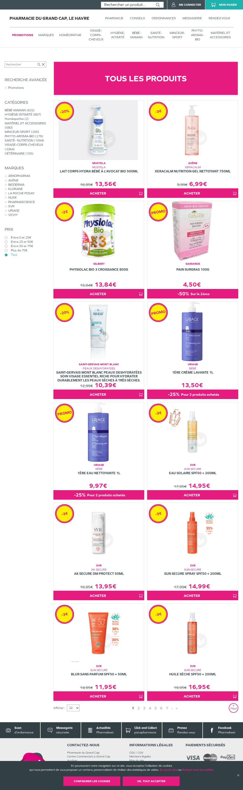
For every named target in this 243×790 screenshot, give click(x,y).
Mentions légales (140, 756)
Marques (46, 35)
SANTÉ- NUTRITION (156, 35)
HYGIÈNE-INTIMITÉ (118, 35)
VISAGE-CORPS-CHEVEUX (96, 35)
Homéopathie (70, 35)
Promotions (22, 35)
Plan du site (136, 760)
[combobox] (126, 4)
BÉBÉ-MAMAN (136, 35)
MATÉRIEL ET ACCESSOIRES (220, 35)
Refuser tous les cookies (198, 769)
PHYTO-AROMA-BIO (197, 35)
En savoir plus (169, 769)
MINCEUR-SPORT (177, 35)
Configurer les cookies (92, 781)
